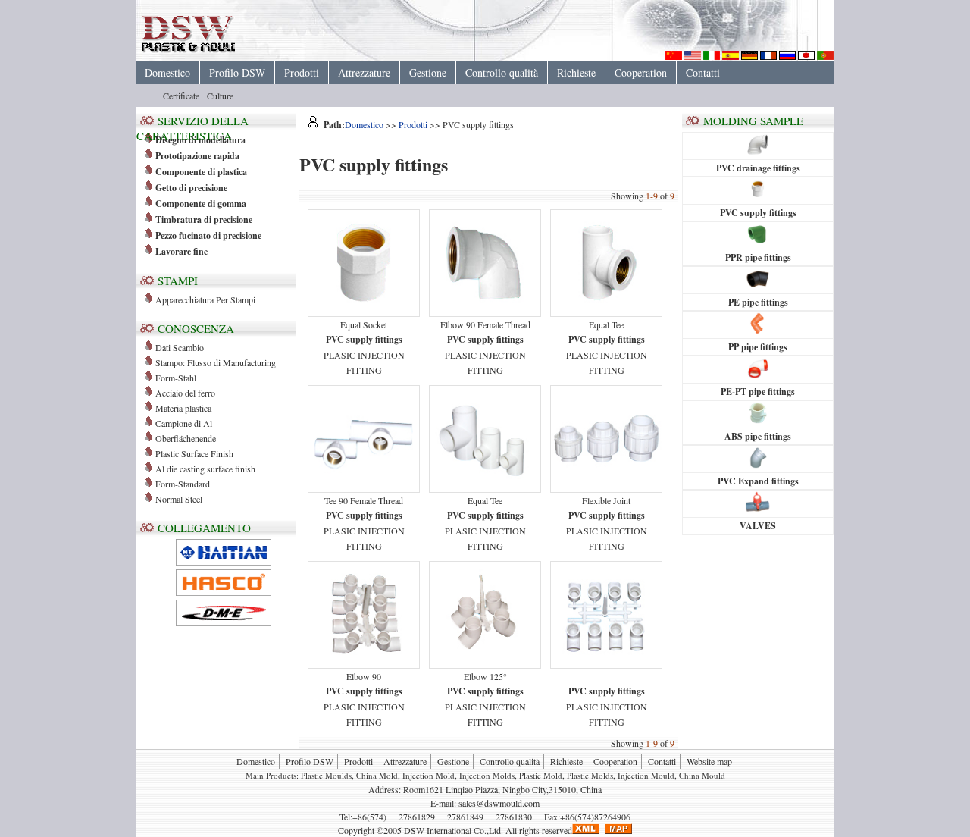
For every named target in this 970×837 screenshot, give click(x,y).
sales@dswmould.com (499, 803)
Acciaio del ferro (185, 393)
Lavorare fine (181, 251)
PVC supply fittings (758, 212)
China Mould (702, 775)
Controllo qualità (501, 72)
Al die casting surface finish (205, 468)
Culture (220, 95)
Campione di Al (183, 423)
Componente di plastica (201, 171)
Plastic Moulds (326, 775)
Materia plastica (183, 408)
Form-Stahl (175, 377)
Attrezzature (364, 72)
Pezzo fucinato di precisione (208, 235)
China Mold (377, 775)
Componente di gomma (200, 203)
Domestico (167, 72)
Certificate (181, 95)
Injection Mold (428, 775)
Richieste (576, 72)
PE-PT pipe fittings (758, 391)
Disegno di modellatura (200, 139)
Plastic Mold (540, 775)
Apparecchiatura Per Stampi (205, 299)
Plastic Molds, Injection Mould (620, 775)
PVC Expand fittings (758, 481)
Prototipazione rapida (197, 155)
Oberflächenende (185, 438)
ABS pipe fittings (757, 436)
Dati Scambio (179, 347)
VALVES (758, 525)
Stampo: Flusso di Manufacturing (215, 362)
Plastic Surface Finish (194, 453)
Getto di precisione (191, 187)
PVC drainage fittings (758, 167)
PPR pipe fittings (758, 257)
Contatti (703, 72)
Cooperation (641, 72)
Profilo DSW (237, 72)
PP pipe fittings (757, 346)
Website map (709, 761)
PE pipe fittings (758, 302)
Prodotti (301, 72)
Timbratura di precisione (203, 219)
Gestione (427, 72)
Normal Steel (178, 499)
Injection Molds (487, 775)
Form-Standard (182, 484)
